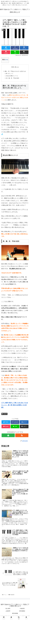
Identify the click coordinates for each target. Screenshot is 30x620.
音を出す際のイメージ (12, 75)
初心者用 (8, 608)
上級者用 (8, 611)
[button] (27, 325)
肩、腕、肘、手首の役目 (12, 78)
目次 (12, 67)
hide (6, 59)
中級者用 (5, 413)
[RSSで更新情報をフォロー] (21, 435)
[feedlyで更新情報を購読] (8, 435)
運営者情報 (15, 613)
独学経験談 (22, 611)
